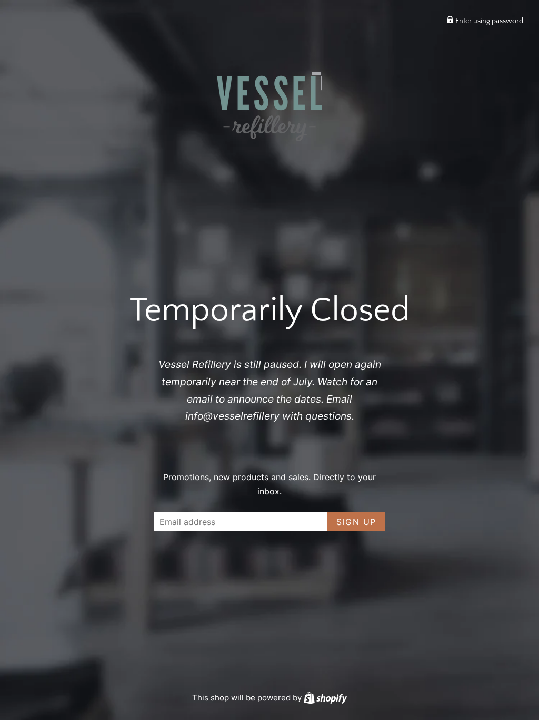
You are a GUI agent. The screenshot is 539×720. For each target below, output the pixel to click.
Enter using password (488, 21)
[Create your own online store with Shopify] (325, 698)
